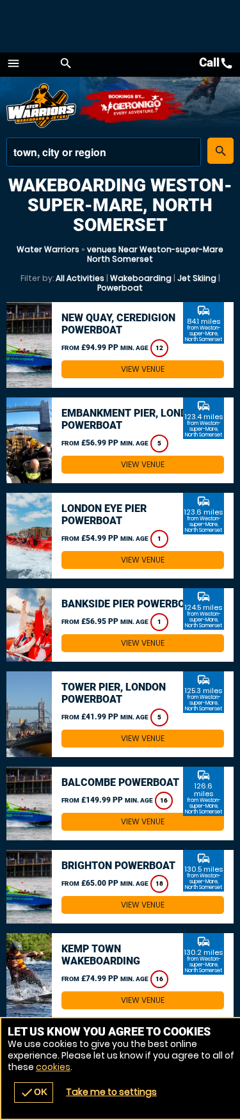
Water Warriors (48, 249)
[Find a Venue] (103, 152)
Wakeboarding (141, 278)
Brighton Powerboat (118, 866)
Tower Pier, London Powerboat (113, 693)
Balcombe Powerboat (120, 782)
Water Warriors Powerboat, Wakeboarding (41, 105)
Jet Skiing (196, 278)
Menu (13, 63)
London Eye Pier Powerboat (104, 514)
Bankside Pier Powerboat (129, 604)
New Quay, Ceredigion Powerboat (118, 324)
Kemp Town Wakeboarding (100, 955)
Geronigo (133, 105)
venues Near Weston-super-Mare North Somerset (155, 254)
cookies (53, 1066)
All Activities (80, 278)
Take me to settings (111, 1091)
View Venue (142, 369)
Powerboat (120, 287)
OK (33, 1092)
